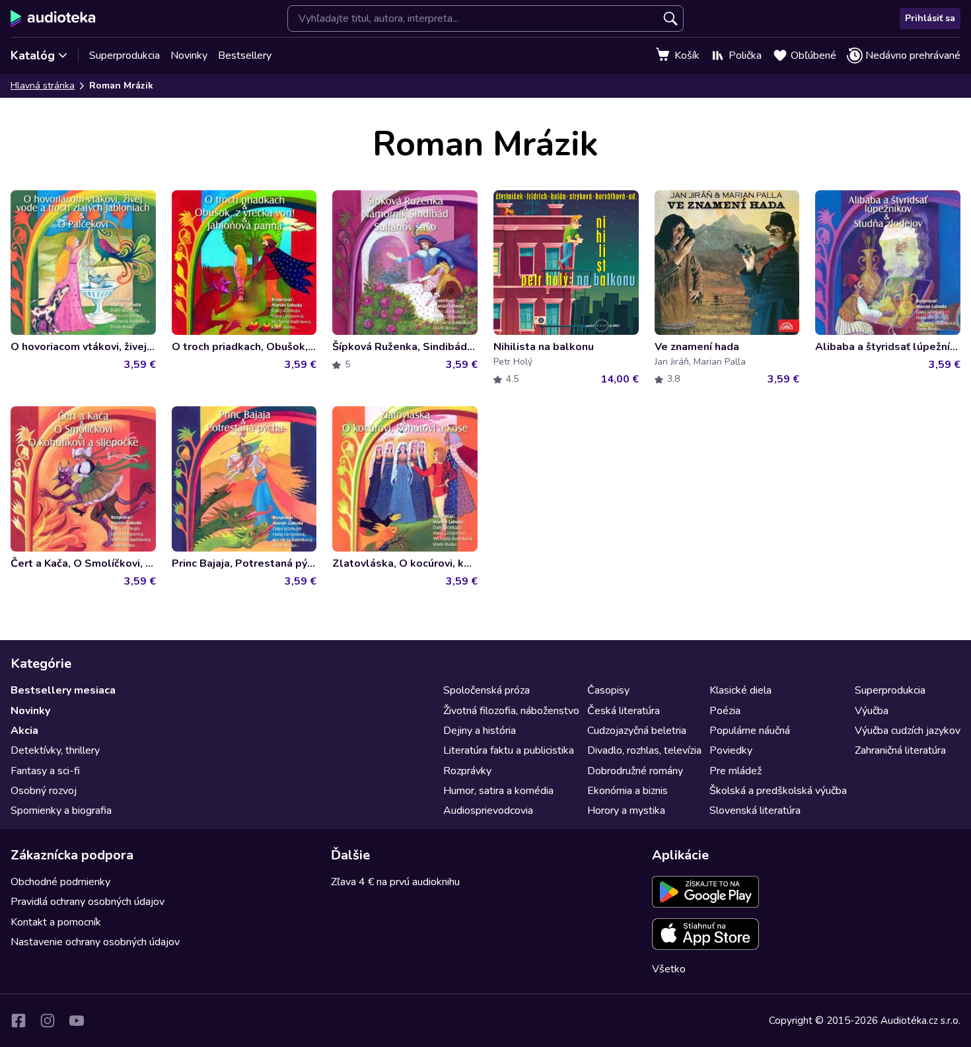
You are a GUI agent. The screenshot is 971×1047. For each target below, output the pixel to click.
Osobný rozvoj (44, 790)
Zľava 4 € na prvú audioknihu (395, 882)
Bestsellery (244, 55)
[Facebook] (18, 1021)
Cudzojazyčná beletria (636, 730)
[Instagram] (47, 1021)
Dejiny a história (479, 730)
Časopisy (608, 690)
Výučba (871, 711)
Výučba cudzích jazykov (907, 730)
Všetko (669, 969)
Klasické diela (740, 690)
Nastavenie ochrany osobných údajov (95, 942)
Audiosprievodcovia (488, 810)
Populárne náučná (749, 730)
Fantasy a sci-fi (45, 771)
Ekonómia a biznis (627, 790)
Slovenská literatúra (755, 810)
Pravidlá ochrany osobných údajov (87, 901)
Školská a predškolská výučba (778, 790)
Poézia (724, 711)
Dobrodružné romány (635, 771)
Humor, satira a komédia (498, 790)
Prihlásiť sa (930, 18)
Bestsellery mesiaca (63, 690)
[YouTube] (77, 1021)
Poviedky (730, 750)
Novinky (188, 55)
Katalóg (33, 55)
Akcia (24, 730)
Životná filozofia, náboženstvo (511, 711)
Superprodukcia (124, 55)
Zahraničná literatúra (900, 750)
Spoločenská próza (486, 690)
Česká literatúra (623, 711)
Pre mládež (735, 771)
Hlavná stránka (43, 85)
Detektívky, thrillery (55, 750)
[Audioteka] (53, 18)
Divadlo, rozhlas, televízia (644, 750)
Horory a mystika (626, 810)
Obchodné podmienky (60, 882)
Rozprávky (467, 771)
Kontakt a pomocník (56, 922)
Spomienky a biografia (61, 810)
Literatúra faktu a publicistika (508, 750)
